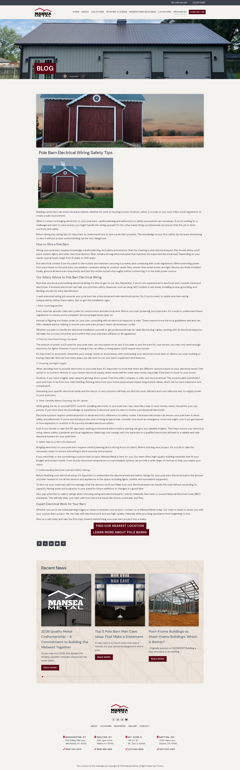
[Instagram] (117, 719)
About (94, 726)
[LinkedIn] (122, 719)
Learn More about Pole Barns (120, 532)
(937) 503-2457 (167, 749)
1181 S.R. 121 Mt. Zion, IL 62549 (136, 740)
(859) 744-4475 (74, 749)
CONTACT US (197, 12)
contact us (131, 509)
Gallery (132, 726)
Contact (144, 726)
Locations (106, 726)
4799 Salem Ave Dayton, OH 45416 (168, 740)
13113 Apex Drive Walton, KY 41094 (105, 740)
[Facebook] (113, 719)
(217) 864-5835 (135, 749)
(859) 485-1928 (104, 749)
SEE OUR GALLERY (179, 2)
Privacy (160, 766)
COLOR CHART (199, 2)
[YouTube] (126, 719)
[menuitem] (76, 12)
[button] (39, 543)
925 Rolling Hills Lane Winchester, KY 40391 (76, 740)
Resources (120, 726)
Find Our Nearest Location (120, 526)
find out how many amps (69, 357)
